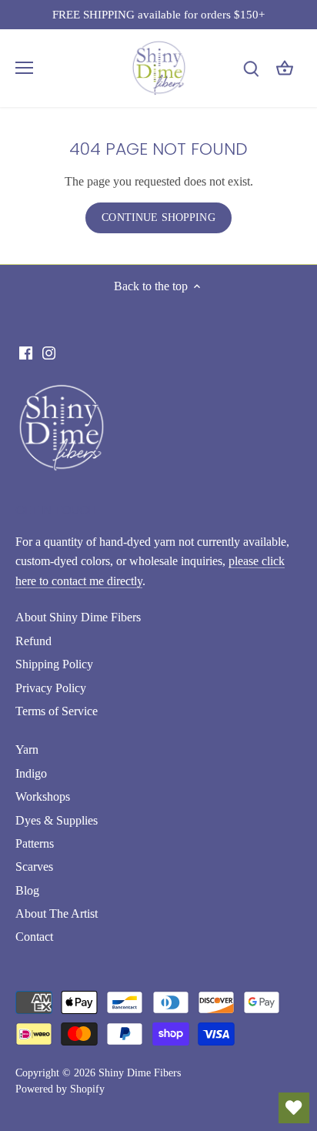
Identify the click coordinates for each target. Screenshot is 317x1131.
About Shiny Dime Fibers (78, 617)
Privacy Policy (50, 687)
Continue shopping (158, 217)
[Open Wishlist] (294, 1108)
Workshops (42, 796)
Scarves (34, 866)
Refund (33, 640)
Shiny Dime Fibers (139, 1072)
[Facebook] (25, 351)
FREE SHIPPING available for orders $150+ (158, 14)
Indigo (31, 773)
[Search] (251, 68)
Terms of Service (56, 711)
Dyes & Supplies (56, 820)
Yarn (26, 749)
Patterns (34, 843)
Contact (34, 936)
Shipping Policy (54, 664)
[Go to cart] (284, 68)
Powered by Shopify (60, 1088)
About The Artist (56, 913)
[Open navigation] (24, 68)
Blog (27, 890)
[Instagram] (48, 351)
